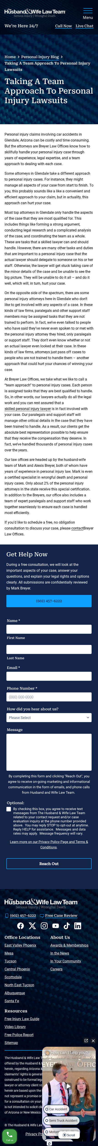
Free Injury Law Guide (22, 1019)
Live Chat (84, 26)
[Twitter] (32, 925)
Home (10, 57)
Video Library (15, 1027)
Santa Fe (12, 1001)
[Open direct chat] (86, 1040)
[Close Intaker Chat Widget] (93, 1040)
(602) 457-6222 (49, 601)
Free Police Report (19, 1035)
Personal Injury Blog (40, 57)
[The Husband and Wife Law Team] (35, 12)
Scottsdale (13, 977)
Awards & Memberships (69, 945)
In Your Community (65, 961)
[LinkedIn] (77, 925)
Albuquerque (15, 993)
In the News (59, 953)
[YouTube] (55, 925)
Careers (56, 969)
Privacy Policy (37, 1134)
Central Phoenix (17, 969)
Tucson (10, 961)
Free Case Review (61, 915)
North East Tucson (19, 985)
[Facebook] (20, 925)
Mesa (9, 953)
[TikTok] (67, 925)
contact (77, 528)
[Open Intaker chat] (49, 1143)
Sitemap (11, 1043)
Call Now (63, 26)
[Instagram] (44, 925)
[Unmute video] (69, 1086)
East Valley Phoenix (20, 945)
